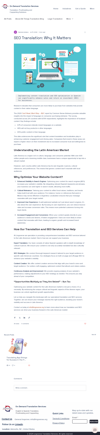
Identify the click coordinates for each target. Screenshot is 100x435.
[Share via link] (29, 318)
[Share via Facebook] (15, 318)
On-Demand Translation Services (24, 6)
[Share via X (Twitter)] (20, 318)
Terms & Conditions (61, 418)
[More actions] (85, 32)
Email (74, 417)
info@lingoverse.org (38, 419)
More (68, 19)
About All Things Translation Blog (29, 19)
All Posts (7, 19)
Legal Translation (55, 19)
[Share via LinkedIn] (24, 318)
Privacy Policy (59, 423)
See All (94, 334)
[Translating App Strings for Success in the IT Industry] (18, 346)
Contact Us (7, 419)
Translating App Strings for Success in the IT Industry (17, 358)
